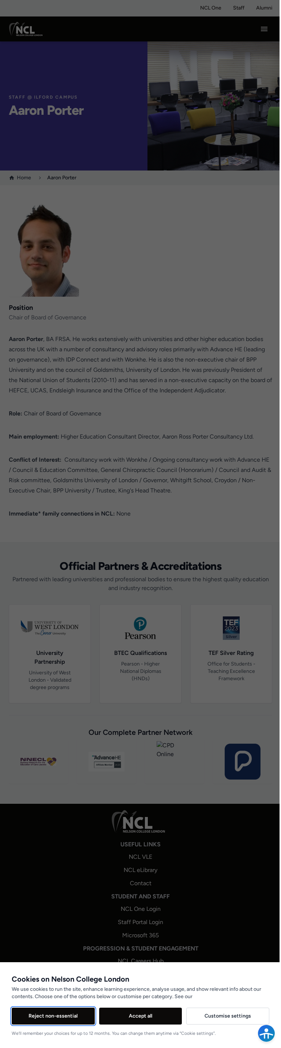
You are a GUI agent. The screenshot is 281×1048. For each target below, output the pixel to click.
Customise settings (228, 1016)
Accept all (140, 1016)
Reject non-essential (53, 1016)
